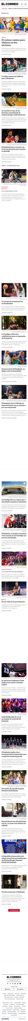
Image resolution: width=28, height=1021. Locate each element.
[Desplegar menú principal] (25, 4)
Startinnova (4, 1013)
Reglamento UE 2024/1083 (9, 995)
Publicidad (16, 997)
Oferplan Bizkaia (6, 1002)
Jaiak (18, 1011)
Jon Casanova (4, 312)
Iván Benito (4, 548)
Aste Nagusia (23, 1011)
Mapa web (22, 997)
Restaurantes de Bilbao (12, 1013)
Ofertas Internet (16, 1009)
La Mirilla (4, 1011)
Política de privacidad (8, 997)
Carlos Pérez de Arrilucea (6, 54)
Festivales (11, 1006)
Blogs (11, 1002)
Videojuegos (4, 1006)
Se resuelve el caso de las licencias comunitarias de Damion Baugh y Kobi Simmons (13, 113)
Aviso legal (17, 993)
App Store (8, 989)
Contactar (4, 993)
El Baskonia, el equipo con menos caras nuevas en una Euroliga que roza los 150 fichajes (14, 535)
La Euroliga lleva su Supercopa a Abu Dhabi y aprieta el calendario (14, 501)
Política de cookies (19, 999)
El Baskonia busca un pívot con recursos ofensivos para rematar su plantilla (14, 149)
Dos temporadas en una (10, 165)
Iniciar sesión (22, 4)
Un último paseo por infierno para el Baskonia (12, 77)
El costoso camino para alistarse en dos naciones (13, 42)
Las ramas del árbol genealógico (12, 571)
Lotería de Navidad (22, 1013)
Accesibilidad (23, 993)
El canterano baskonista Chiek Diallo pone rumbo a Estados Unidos (13, 682)
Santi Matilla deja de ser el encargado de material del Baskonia (11, 719)
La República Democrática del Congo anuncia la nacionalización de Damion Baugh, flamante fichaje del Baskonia (14, 859)
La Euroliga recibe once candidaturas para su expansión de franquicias (13, 336)
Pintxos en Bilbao (17, 1002)
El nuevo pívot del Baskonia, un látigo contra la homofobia (13, 370)
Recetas (24, 1002)
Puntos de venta (17, 1006)
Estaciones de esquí (18, 1008)
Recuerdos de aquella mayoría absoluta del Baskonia (13, 790)
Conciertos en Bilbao (20, 1004)
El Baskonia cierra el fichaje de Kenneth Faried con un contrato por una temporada (13, 405)
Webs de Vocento (22, 1018)
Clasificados (23, 1009)
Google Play (21, 989)
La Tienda (24, 1006)
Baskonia (5, 13)
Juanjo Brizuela (5, 187)
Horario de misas (9, 1008)
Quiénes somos (10, 993)
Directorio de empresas (7, 1009)
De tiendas (6, 1004)
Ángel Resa (4, 569)
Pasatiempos (12, 1004)
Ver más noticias (14, 910)
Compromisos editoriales (10, 999)
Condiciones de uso (20, 995)
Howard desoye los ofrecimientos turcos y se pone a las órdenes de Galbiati (14, 823)
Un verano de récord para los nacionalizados (12, 302)
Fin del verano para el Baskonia (13, 892)
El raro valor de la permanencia (13, 602)
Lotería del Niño (14, 1015)
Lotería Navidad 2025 (11, 1011)
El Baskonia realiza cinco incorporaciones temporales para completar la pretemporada (14, 754)
